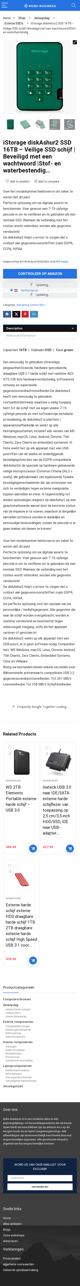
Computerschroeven (17, 999)
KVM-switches (13, 1033)
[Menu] (5, 5)
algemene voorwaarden (18, 1264)
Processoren (12, 1057)
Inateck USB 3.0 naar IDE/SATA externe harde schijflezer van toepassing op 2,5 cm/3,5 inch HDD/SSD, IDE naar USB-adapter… (57, 810)
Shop (21, 18)
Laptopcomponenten (17, 1066)
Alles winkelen (12, 1223)
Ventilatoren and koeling (19, 1060)
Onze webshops (13, 1235)
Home (7, 18)
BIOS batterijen (14, 1073)
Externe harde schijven (18, 1009)
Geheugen (11, 1046)
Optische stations (15, 1036)
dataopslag (41, 18)
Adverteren (10, 1241)
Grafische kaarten (15, 1050)
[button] (75, 42)
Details (64, 261)
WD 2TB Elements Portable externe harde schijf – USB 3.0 (21, 799)
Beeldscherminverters (18, 1070)
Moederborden (13, 1053)
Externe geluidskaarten (18, 1029)
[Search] (74, 5)
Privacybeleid (12, 1258)
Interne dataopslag (16, 1016)
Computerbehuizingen (18, 1026)
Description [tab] (14, 328)
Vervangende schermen (19, 1077)
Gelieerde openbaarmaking (20, 1270)
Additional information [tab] (21, 335)
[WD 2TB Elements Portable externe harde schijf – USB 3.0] (22, 762)
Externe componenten (18, 1022)
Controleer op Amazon (40, 274)
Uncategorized (13, 1086)
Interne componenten (18, 1042)
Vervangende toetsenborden (21, 1080)
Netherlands (29, 290)
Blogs (6, 1229)
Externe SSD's (14, 23)
